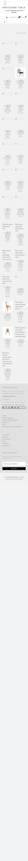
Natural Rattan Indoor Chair (7, 237)
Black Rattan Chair (20, 159)
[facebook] (6, 407)
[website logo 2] (14, 7)
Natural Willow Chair (20, 316)
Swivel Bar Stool (20, 134)
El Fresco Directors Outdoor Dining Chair (7, 375)
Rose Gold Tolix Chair (7, 317)
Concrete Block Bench (20, 59)
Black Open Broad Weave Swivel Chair (20, 240)
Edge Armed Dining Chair (20, 84)
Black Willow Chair (7, 291)
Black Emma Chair (8, 159)
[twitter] (9, 407)
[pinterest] (15, 407)
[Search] (6, 17)
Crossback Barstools (20, 292)
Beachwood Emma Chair (8, 266)
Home (18, 33)
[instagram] (3, 407)
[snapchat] (18, 407)
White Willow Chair (20, 264)
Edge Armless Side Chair (7, 109)
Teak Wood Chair (20, 343)
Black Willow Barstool (7, 213)
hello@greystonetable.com (9, 396)
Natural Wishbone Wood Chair (20, 213)
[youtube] (12, 407)
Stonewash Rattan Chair (7, 185)
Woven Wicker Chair (7, 343)
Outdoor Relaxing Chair (8, 59)
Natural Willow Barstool (20, 185)
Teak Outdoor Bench (8, 134)
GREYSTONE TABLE (13, 477)
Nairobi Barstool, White (7, 84)
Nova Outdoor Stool (20, 109)
